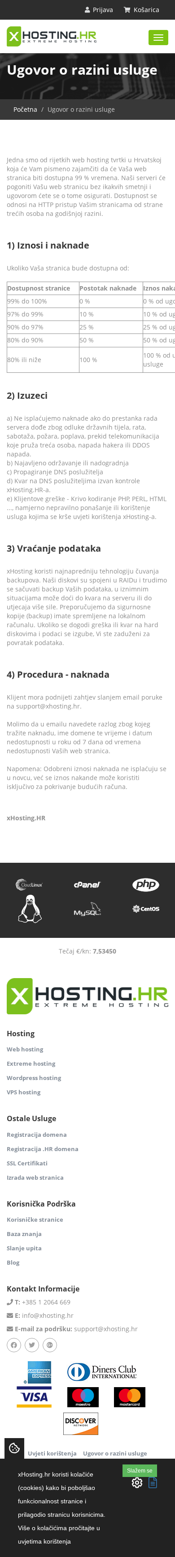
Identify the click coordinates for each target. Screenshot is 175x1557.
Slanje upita (24, 1248)
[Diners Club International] (102, 1371)
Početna (25, 109)
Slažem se (140, 1471)
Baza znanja (24, 1234)
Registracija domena (37, 1135)
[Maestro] (129, 1396)
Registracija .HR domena (43, 1149)
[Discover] (80, 1423)
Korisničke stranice (35, 1219)
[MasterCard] (83, 1396)
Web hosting (25, 1049)
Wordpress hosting (34, 1078)
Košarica (145, 9)
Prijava (102, 9)
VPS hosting (23, 1092)
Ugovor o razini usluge (115, 1453)
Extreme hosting (31, 1063)
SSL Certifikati (27, 1163)
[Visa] (34, 1396)
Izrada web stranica (35, 1177)
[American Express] (37, 1371)
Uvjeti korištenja (52, 1453)
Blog (13, 1262)
